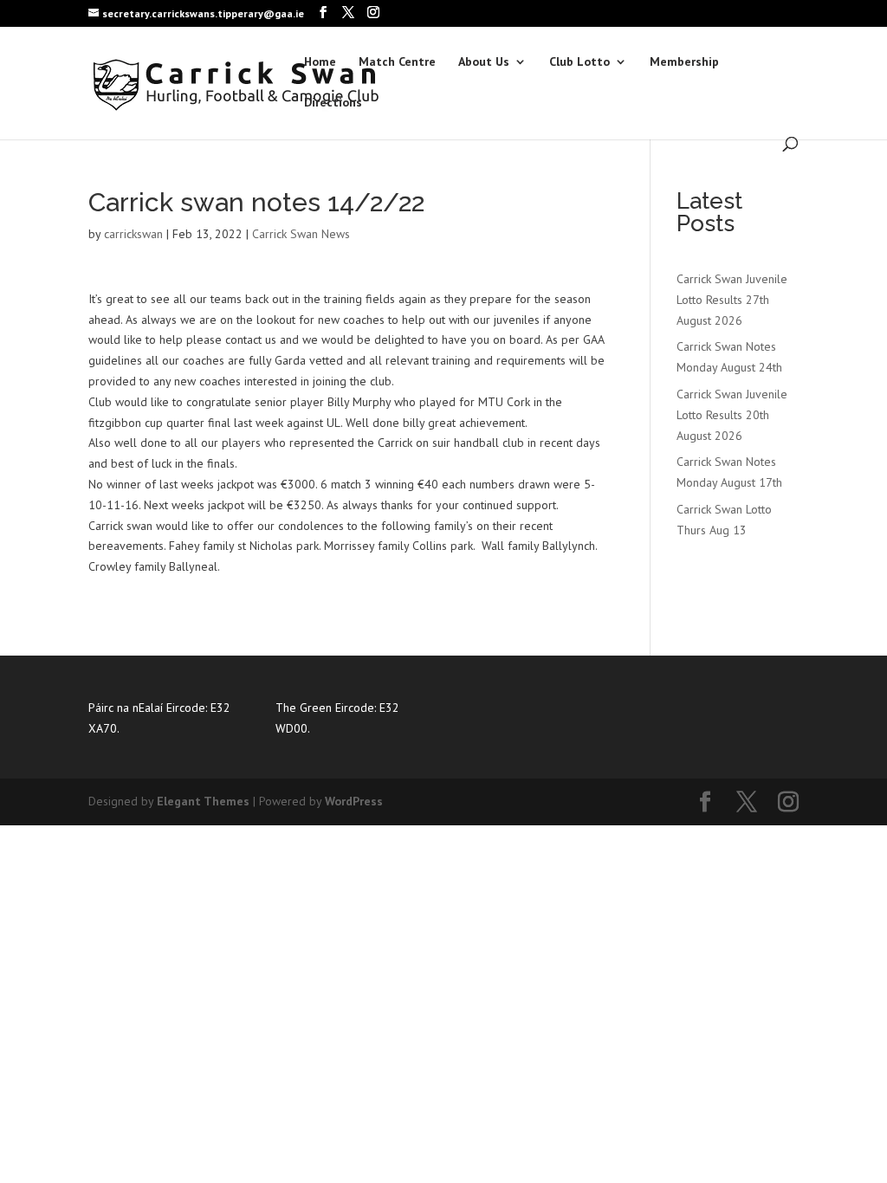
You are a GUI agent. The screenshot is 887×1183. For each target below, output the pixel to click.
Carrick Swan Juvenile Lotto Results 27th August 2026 (732, 299)
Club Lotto (579, 62)
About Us (483, 62)
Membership (684, 62)
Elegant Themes (203, 801)
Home (320, 62)
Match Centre (397, 62)
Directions (333, 103)
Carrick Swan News (301, 234)
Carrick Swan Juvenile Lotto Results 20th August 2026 (732, 414)
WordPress (354, 801)
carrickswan (133, 234)
